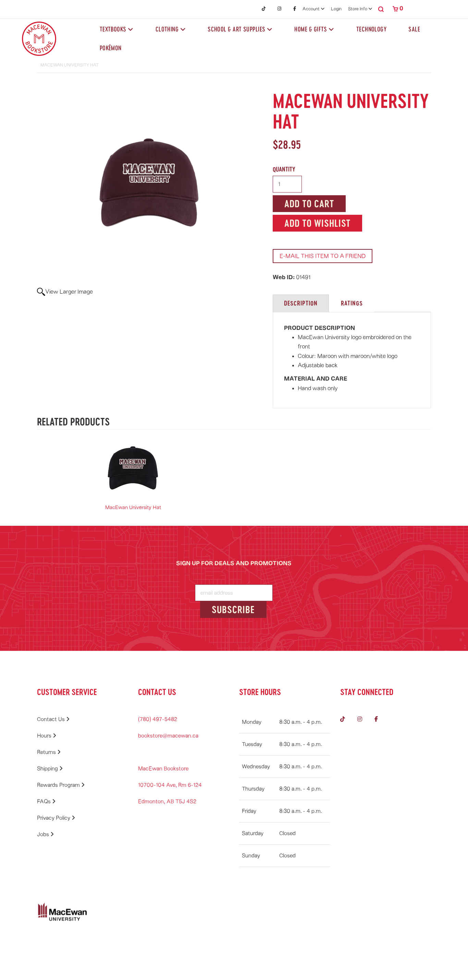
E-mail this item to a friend (323, 256)
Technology (371, 29)
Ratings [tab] (352, 303)
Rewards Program (59, 785)
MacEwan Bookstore (163, 768)
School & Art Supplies (237, 29)
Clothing (168, 29)
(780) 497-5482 (157, 719)
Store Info (358, 9)
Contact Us (51, 719)
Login (336, 9)
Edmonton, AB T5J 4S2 (167, 801)
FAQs (44, 801)
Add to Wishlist (317, 223)
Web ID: (284, 277)
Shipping (48, 768)
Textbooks (114, 29)
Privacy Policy (54, 818)
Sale (414, 29)
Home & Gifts (311, 29)
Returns (47, 752)
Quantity (284, 169)
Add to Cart (309, 203)
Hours (45, 736)
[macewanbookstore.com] (39, 39)
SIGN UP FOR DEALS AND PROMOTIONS (234, 563)
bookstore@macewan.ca (168, 736)
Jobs (43, 834)
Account (312, 9)
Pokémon (111, 48)
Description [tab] (301, 303)
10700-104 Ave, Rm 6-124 (170, 785)
